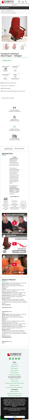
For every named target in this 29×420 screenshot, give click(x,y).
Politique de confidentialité (14, 395)
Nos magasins (14, 368)
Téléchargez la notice (7, 307)
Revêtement (15, 68)
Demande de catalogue (14, 374)
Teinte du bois (5, 76)
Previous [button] (3, 45)
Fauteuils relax (9, 10)
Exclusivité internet (14, 379)
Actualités (14, 364)
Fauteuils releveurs (14, 385)
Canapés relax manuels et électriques (14, 383)
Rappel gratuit (14, 366)
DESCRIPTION (8, 148)
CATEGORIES (5, 8)
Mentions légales (14, 391)
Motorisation (5, 68)
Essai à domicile (14, 372)
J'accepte (14, 416)
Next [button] (25, 45)
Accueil (2, 10)
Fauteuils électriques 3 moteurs (8, 11)
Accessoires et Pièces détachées (14, 387)
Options (15, 76)
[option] (6, 46)
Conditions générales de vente (14, 393)
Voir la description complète (8, 98)
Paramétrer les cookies (14, 413)
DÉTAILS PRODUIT (19, 148)
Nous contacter (14, 370)
